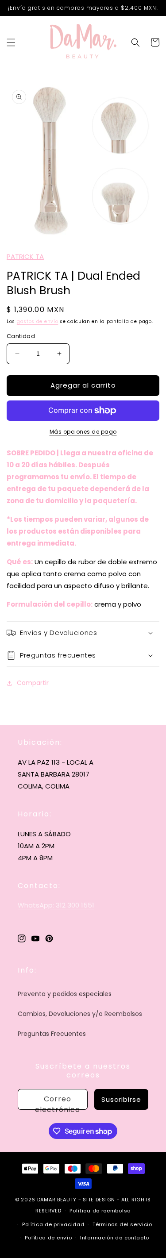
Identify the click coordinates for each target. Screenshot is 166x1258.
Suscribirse (121, 1099)
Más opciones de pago (83, 431)
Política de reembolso (100, 1210)
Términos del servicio (122, 1224)
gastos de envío (37, 321)
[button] (11, 42)
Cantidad (21, 336)
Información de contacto (114, 1237)
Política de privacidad (53, 1224)
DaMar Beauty (57, 1199)
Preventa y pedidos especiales (65, 993)
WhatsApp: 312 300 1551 (56, 905)
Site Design (99, 1199)
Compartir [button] (33, 682)
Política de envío (48, 1237)
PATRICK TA (25, 256)
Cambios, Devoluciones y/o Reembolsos (80, 1013)
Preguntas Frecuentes (52, 1033)
